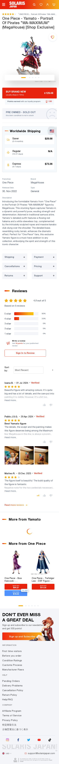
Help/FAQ (7, 699)
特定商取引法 (9, 724)
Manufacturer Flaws (13, 669)
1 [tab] (23, 77)
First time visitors (12, 651)
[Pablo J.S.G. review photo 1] (12, 455)
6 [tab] (39, 606)
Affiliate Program (11, 711)
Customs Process (12, 665)
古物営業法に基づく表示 (15, 729)
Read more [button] (10, 400)
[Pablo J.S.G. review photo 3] (41, 455)
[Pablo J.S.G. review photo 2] (27, 455)
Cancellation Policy (12, 690)
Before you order (11, 655)
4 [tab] (35, 77)
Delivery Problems (12, 685)
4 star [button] (8, 318)
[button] (8, 14)
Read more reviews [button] (14, 505)
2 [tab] (29, 77)
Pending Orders (11, 681)
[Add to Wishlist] (53, 37)
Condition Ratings (12, 660)
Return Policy (9, 695)
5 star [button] (8, 313)
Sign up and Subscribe (22, 636)
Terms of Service (11, 715)
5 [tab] (38, 77)
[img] (12, 386)
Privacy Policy (10, 720)
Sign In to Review (25, 353)
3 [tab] (32, 77)
